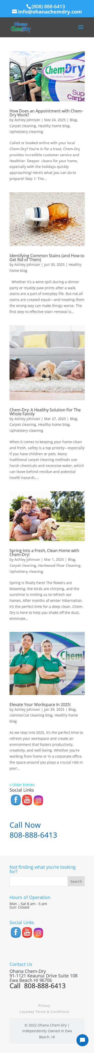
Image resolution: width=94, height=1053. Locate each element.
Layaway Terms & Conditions (44, 1011)
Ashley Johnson (27, 119)
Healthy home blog (54, 125)
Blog (73, 119)
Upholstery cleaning (26, 131)
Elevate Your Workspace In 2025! (40, 704)
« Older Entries (22, 784)
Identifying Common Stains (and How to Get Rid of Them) (47, 257)
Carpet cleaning (23, 125)
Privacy (44, 1005)
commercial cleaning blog (31, 715)
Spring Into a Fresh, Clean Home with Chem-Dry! (44, 552)
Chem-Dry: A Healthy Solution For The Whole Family (45, 412)
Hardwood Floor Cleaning (59, 565)
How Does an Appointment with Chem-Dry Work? (46, 113)
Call (16, 985)
